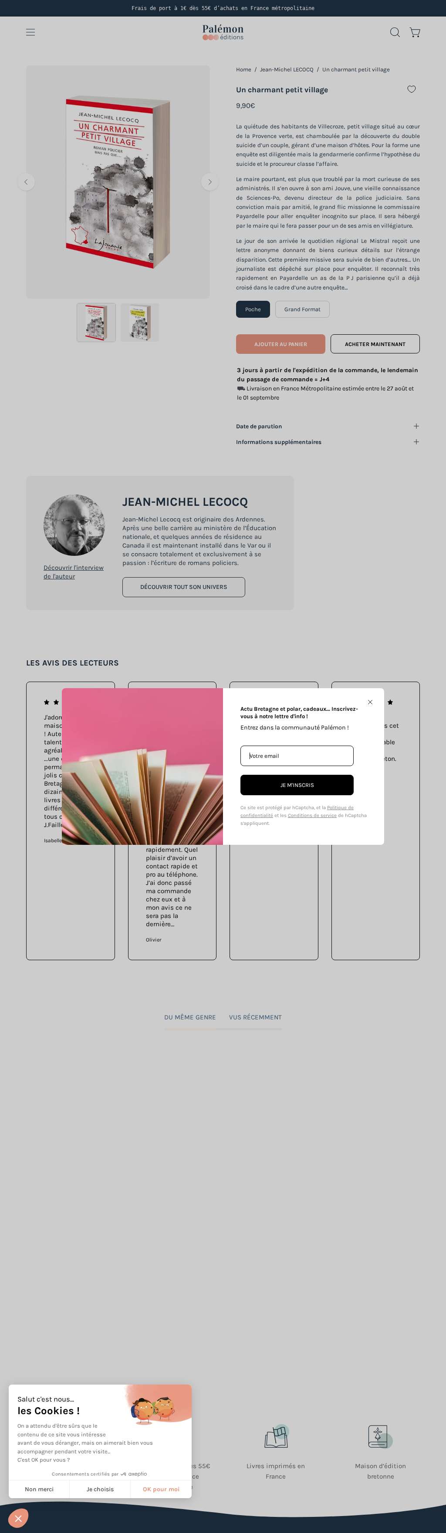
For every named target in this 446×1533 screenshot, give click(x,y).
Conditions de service (312, 815)
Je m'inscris (297, 785)
